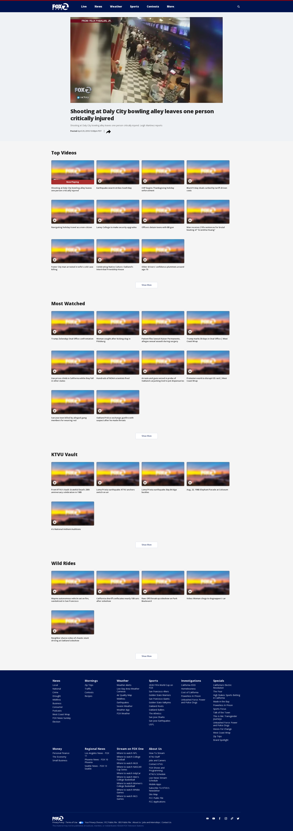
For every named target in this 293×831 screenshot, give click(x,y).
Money (57, 749)
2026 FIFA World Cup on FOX (161, 686)
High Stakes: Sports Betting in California (226, 696)
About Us (155, 749)
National (56, 688)
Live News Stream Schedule (158, 779)
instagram (225, 818)
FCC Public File (156, 798)
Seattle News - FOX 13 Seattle (96, 767)
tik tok (232, 818)
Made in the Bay (221, 701)
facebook (219, 818)
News (56, 681)
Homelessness (188, 688)
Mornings (91, 681)
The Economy (59, 756)
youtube (213, 818)
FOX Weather (123, 713)
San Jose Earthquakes (159, 720)
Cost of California (189, 692)
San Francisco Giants (159, 698)
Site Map (153, 794)
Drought (56, 696)
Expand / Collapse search (239, 6)
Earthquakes (123, 702)
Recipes (88, 696)
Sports (153, 681)
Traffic (88, 688)
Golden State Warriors (160, 695)
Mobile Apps (155, 784)
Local (55, 685)
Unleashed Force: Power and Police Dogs (193, 701)
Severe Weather (124, 706)
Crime (55, 692)
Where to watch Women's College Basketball (129, 785)
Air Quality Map (124, 695)
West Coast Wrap (61, 714)
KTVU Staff (154, 756)
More (170, 6)
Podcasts (57, 710)
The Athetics (155, 713)
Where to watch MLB (127, 763)
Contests (89, 692)
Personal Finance (60, 753)
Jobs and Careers (157, 760)
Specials (218, 681)
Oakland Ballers (156, 709)
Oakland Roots (156, 706)
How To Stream (157, 753)
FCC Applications (157, 801)
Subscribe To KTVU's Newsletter (159, 789)
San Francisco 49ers (159, 691)
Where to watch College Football (128, 758)
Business (56, 703)
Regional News (95, 749)
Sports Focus (219, 708)
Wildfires (56, 699)
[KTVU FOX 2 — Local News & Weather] (62, 6)
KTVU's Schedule (157, 774)
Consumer (57, 707)
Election (56, 721)
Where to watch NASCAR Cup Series (129, 768)
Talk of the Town (221, 712)
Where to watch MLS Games (127, 797)
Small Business (59, 760)
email (207, 818)
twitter (238, 818)
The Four (217, 691)
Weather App (123, 709)
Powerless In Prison (191, 696)
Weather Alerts (124, 685)
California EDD (188, 685)
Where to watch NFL (127, 753)
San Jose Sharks (157, 717)
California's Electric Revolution (222, 686)
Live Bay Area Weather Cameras (128, 690)
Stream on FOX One (130, 749)
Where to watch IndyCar (129, 773)
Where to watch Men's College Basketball (128, 778)
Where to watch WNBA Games (128, 791)
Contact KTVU (156, 764)
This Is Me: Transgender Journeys (225, 717)
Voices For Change (222, 729)
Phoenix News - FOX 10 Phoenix (96, 761)
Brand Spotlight (220, 740)
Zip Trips (89, 685)
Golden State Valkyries (160, 702)
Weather (123, 681)
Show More (147, 285)
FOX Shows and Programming (157, 769)
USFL (151, 724)
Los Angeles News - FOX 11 (97, 754)
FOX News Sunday (61, 718)
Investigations (191, 681)
